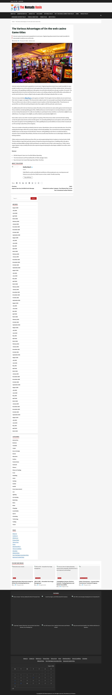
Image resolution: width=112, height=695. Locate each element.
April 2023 (15, 314)
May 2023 (15, 311)
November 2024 (16, 262)
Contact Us (32, 13)
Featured (15, 464)
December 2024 (16, 259)
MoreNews (66, 693)
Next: (57, 188)
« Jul (13, 688)
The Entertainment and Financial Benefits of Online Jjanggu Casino (30, 157)
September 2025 (16, 235)
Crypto (14, 448)
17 (15, 680)
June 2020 (15, 393)
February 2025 (16, 254)
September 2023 (16, 300)
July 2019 (15, 420)
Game (14, 478)
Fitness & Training (17, 470)
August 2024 (15, 270)
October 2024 (16, 265)
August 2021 (15, 357)
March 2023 (15, 316)
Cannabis (15, 445)
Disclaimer (39, 13)
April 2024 (15, 281)
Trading (14, 521)
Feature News (16, 462)
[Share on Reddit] (32, 183)
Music (14, 502)
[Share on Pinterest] (29, 183)
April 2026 (15, 216)
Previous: (23, 187)
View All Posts (27, 177)
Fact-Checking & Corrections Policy (64, 13)
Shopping (15, 508)
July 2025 (15, 240)
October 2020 (16, 382)
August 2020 (15, 387)
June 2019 (15, 423)
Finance (14, 467)
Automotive (15, 440)
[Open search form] (100, 15)
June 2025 (15, 243)
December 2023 (16, 292)
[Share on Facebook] (17, 183)
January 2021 (16, 374)
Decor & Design (16, 451)
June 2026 (15, 213)
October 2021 (16, 352)
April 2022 (15, 338)
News (14, 505)
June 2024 (15, 276)
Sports (14, 513)
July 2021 (15, 360)
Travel (14, 524)
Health (14, 486)
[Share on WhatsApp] (26, 183)
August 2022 (15, 327)
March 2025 (15, 251)
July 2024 (15, 273)
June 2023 (15, 308)
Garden (14, 483)
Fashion (14, 459)
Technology (15, 519)
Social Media (15, 511)
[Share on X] (20, 183)
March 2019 (15, 431)
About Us (13, 13)
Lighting (15, 494)
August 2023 (15, 303)
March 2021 (15, 371)
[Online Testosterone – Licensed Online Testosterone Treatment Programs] (89, 573)
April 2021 (15, 368)
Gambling (15, 475)
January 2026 (16, 224)
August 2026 (15, 207)
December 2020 (16, 376)
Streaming (15, 516)
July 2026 (15, 210)
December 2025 (16, 226)
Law (13, 491)
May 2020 (15, 395)
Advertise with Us (22, 13)
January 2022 (16, 346)
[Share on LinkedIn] (23, 183)
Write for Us (52, 17)
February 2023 (16, 319)
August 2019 (15, 417)
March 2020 (15, 401)
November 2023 (16, 295)
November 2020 (16, 379)
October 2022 (16, 322)
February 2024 (16, 286)
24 (15, 683)
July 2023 (15, 305)
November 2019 (16, 409)
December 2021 (16, 349)
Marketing (15, 500)
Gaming (14, 481)
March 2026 (15, 218)
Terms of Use (43, 17)
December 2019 (16, 406)
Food (14, 472)
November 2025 (16, 229)
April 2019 (15, 428)
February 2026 (16, 221)
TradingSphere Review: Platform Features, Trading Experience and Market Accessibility (65, 583)
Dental (14, 453)
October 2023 (16, 297)
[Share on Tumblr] (35, 183)
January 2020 (16, 403)
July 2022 (15, 330)
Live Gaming (15, 497)
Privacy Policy (84, 13)
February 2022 (16, 344)
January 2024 (16, 289)
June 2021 (15, 363)
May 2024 (15, 278)
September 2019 (16, 414)
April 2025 (15, 248)
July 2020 (15, 390)
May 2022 (15, 335)
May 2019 (15, 425)
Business (15, 442)
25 (21, 683)
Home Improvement (17, 489)
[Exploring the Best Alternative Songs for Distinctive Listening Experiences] (22, 573)
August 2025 (15, 237)
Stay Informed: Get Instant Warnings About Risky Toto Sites (29, 160)
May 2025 (15, 246)
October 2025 (16, 232)
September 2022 (16, 324)
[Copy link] (41, 183)
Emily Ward (15, 40)
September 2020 (16, 384)
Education (15, 456)
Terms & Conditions (33, 17)
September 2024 (16, 267)
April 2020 (15, 398)
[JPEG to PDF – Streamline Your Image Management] (44, 573)
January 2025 (16, 256)
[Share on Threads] (38, 183)
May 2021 (15, 365)
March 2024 (15, 284)
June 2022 (15, 333)
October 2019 (16, 412)
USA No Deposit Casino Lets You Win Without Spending (28, 155)
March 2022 (15, 341)
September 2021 (16, 354)
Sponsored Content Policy (19, 17)
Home (77, 13)
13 (33, 677)
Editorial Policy (48, 13)
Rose (58, 586)
